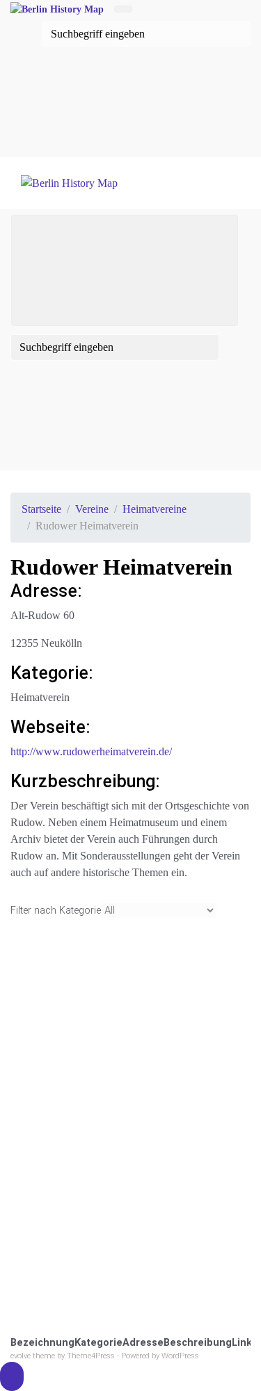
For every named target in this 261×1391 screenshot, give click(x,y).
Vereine (92, 509)
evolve (20, 1355)
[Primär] (124, 270)
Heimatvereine (154, 509)
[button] (12, 1376)
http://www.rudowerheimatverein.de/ (91, 751)
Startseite (41, 509)
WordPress (180, 1355)
